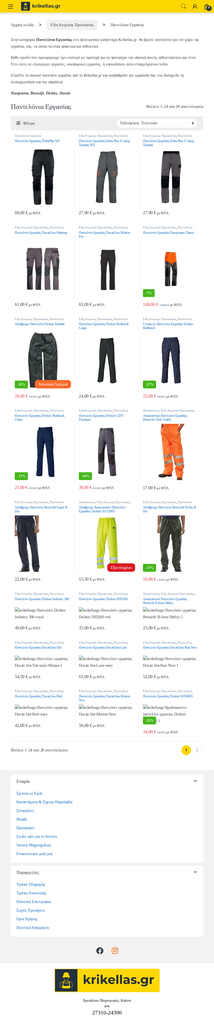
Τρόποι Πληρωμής (30, 884)
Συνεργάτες (25, 811)
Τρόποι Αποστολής (31, 893)
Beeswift (36, 93)
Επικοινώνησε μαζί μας (34, 854)
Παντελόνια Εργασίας (28, 135)
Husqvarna (19, 93)
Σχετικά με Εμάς (29, 793)
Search (183, 6)
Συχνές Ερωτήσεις (30, 910)
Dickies (51, 93)
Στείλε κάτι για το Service (36, 836)
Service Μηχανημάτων (33, 845)
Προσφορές (25, 828)
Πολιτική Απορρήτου (32, 928)
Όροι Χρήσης (26, 919)
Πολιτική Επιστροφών (33, 902)
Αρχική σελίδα (22, 25)
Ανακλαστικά (151, 410)
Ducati (64, 93)
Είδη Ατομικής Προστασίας (72, 25)
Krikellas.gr (128, 40)
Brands (21, 819)
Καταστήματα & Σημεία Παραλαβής (44, 802)
